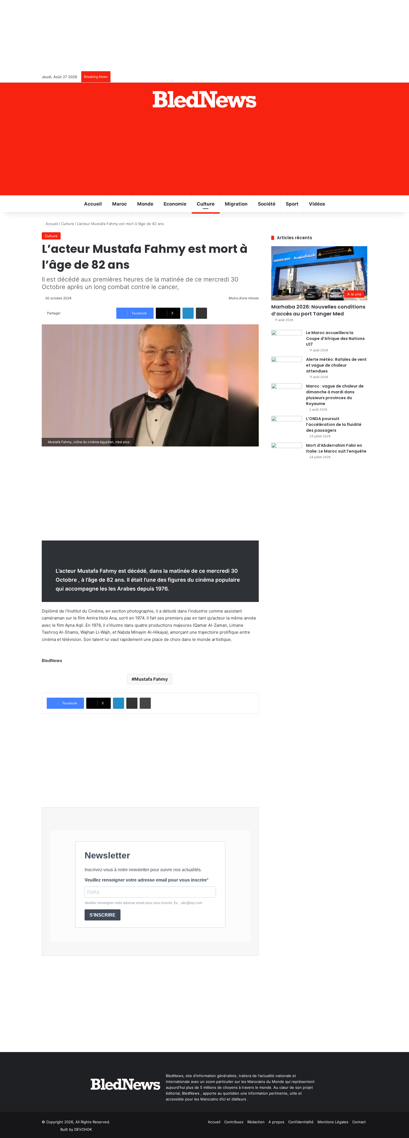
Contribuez (233, 1122)
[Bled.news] (204, 99)
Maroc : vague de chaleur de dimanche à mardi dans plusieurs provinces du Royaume (335, 394)
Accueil (93, 204)
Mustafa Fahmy (151, 679)
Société (266, 204)
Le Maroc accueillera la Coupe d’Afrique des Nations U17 (335, 338)
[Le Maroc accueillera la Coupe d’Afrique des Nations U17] (286, 340)
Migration (236, 204)
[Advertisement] (204, 153)
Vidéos (317, 204)
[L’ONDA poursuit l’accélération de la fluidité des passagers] (286, 426)
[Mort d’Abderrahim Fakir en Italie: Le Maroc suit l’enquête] (286, 453)
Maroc (119, 204)
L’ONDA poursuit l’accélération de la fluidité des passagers (333, 424)
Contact (359, 1122)
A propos (276, 1122)
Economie (175, 204)
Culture (206, 204)
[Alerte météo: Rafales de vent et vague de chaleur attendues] (286, 367)
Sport (292, 204)
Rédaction (256, 1122)
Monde (145, 204)
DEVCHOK (83, 1129)
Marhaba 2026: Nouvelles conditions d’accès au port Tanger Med (318, 310)
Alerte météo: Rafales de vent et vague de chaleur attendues (336, 365)
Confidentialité (301, 1122)
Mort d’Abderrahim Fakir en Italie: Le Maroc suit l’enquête (336, 448)
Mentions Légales (332, 1122)
